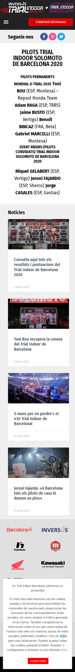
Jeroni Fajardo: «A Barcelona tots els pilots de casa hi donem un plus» (38, 493)
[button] (6, 22)
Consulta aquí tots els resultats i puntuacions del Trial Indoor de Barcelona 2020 (37, 267)
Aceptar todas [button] (38, 660)
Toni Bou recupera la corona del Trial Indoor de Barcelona (38, 344)
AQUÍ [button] (64, 650)
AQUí (63, 636)
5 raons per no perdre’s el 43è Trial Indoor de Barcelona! (36, 418)
